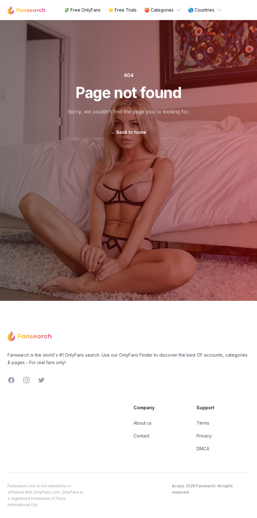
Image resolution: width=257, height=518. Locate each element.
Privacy (204, 435)
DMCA (203, 448)
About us (143, 423)
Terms (203, 423)
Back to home (128, 132)
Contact (141, 435)
